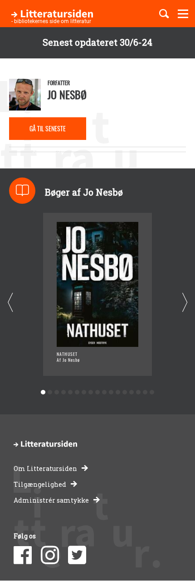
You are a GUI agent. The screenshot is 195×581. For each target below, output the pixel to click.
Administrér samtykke (51, 500)
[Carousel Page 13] (125, 392)
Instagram (50, 555)
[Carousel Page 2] (50, 392)
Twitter (77, 555)
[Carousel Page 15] (138, 392)
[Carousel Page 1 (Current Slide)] (43, 392)
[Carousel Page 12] (118, 392)
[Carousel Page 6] (77, 392)
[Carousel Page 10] (104, 392)
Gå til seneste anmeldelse (47, 132)
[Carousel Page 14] (131, 392)
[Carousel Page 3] (57, 392)
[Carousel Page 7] (84, 392)
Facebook (23, 555)
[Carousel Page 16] (145, 392)
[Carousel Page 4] (63, 392)
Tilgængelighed (40, 484)
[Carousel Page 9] (97, 392)
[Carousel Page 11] (111, 392)
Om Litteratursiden (45, 468)
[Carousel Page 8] (91, 392)
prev (10, 302)
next (184, 302)
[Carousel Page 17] (152, 392)
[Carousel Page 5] (70, 392)
